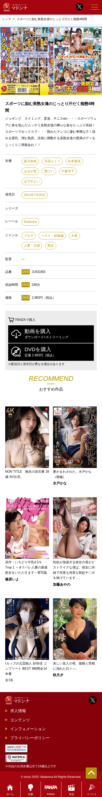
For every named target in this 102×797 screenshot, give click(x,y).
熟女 (51, 245)
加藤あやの (61, 584)
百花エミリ (52, 161)
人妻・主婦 (32, 245)
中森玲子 (67, 171)
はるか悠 (30, 171)
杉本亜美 (74, 161)
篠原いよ (12, 579)
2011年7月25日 (35, 195)
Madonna (30, 222)
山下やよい (32, 181)
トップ (6, 19)
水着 (74, 235)
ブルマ (28, 235)
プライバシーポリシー (30, 737)
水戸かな (60, 483)
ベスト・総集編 (52, 235)
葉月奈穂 (30, 161)
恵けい (49, 171)
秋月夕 (58, 675)
